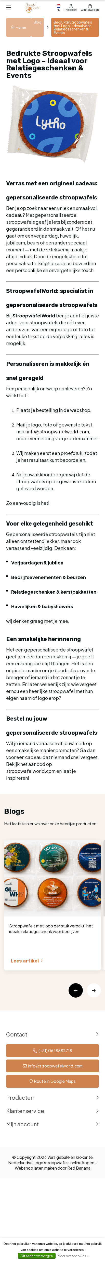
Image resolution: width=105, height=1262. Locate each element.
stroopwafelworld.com (31, 771)
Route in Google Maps (55, 1081)
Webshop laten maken (36, 1168)
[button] (76, 990)
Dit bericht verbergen (37, 1256)
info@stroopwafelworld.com (55, 1065)
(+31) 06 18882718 (55, 1050)
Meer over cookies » (73, 1256)
